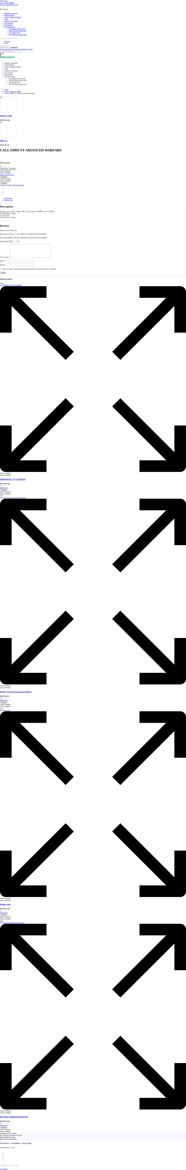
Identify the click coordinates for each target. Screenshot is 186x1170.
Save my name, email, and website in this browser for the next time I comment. (29, 269)
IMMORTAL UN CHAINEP (12, 479)
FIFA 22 (3, 141)
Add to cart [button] (4, 488)
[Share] (179, 2)
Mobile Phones (9, 15)
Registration (8, 25)
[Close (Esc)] (183, 2)
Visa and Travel (9, 27)
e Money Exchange (11, 21)
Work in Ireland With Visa (17, 31)
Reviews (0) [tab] (8, 200)
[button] (5, 171)
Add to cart (4, 169)
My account (7, 41)
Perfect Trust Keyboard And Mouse (15, 692)
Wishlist (6, 43)
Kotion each (5, 904)
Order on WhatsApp (7, 175)
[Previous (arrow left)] (4, 585)
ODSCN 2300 (6, 116)
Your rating (4, 241)
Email (2, 265)
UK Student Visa (14, 33)
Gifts (6, 19)
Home (6, 89)
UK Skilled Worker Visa (17, 29)
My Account (8, 23)
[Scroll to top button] (181, 1165)
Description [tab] (8, 198)
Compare (3, 177)
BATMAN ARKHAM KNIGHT (14, 1117)
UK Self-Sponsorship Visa (18, 35)
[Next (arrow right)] (182, 585)
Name (2, 261)
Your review (5, 257)
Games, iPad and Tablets (12, 17)
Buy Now (13, 169)
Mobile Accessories (11, 13)
